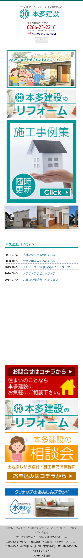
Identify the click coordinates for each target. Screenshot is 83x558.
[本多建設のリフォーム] (41, 116)
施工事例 (20, 527)
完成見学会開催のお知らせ (39, 254)
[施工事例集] (41, 201)
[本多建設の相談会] (41, 481)
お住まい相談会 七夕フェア (40, 279)
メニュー (41, 40)
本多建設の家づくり (38, 527)
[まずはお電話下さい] (41, 34)
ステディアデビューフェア (39, 273)
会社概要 (72, 527)
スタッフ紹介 (58, 527)
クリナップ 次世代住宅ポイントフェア (46, 267)
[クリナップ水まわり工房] (41, 517)
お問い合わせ (41, 532)
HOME (9, 527)
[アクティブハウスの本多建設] (41, 12)
